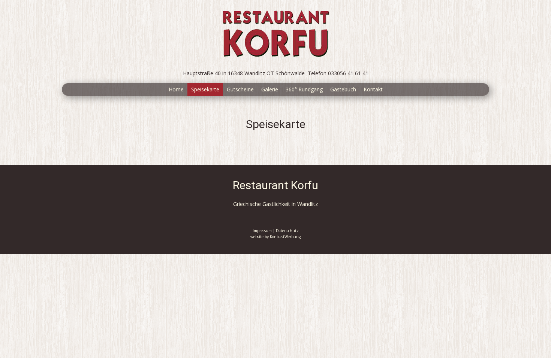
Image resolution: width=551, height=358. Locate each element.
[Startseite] (275, 33)
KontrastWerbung (285, 236)
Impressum (262, 230)
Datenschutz (287, 230)
